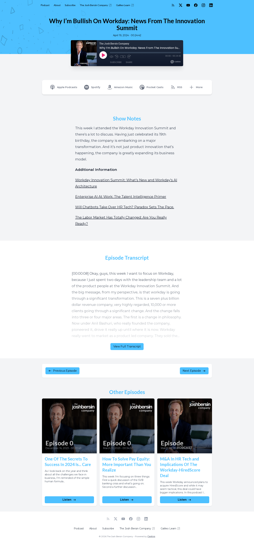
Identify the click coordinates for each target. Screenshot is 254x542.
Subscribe (70, 5)
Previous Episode (65, 370)
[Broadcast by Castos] (175, 62)
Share (129, 62)
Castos (151, 536)
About (57, 5)
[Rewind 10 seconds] (116, 56)
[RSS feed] (173, 5)
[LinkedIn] (211, 5)
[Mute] (111, 56)
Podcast (45, 5)
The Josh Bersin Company (94, 5)
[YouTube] (188, 5)
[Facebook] (196, 5)
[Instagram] (203, 5)
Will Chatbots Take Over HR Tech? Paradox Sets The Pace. (124, 207)
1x (123, 56)
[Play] (103, 55)
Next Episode (192, 370)
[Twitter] (180, 5)
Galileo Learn (123, 5)
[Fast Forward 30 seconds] (129, 56)
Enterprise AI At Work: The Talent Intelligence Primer (120, 197)
